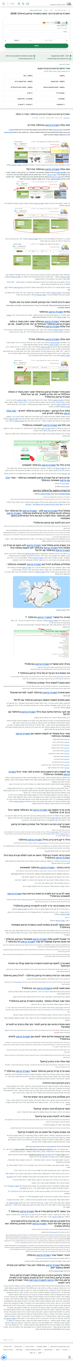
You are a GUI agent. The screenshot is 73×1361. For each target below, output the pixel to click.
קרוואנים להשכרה (54, 832)
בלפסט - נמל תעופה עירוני (23, 81)
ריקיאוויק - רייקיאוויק (25, 104)
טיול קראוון (66, 739)
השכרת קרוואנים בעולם (60, 10)
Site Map (19, 1350)
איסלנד (45, 10)
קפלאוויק (61, 99)
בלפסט (62, 76)
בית (69, 10)
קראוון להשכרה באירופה (41, 1280)
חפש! (36, 46)
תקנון (40, 1353)
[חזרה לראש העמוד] (69, 1357)
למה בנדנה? (7, 1346)
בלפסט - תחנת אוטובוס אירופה (54, 87)
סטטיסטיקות (48, 1350)
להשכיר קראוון (44, 617)
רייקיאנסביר (60, 104)
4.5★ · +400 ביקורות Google (60, 56)
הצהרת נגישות (8, 1350)
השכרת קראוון (52, 125)
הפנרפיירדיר (60, 93)
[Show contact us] (4, 1357)
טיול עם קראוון (18, 287)
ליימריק (29, 93)
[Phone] (23, 4)
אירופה (51, 10)
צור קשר (32, 1353)
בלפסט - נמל (27, 76)
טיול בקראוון (66, 474)
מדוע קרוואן (18, 1346)
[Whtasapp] (19, 4)
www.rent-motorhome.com (60, 1346)
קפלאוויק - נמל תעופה (24, 99)
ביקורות (65, 1350)
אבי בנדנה (66, 118)
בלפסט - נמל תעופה (58, 81)
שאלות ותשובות (64, 494)
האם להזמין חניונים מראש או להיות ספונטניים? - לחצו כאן (44, 504)
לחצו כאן (56, 1032)
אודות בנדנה (29, 1346)
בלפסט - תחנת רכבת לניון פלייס (21, 87)
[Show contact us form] (28, 4)
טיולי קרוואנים (66, 1229)
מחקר (57, 1350)
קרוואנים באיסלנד (53, 1232)
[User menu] (4, 4)
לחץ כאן (47, 851)
